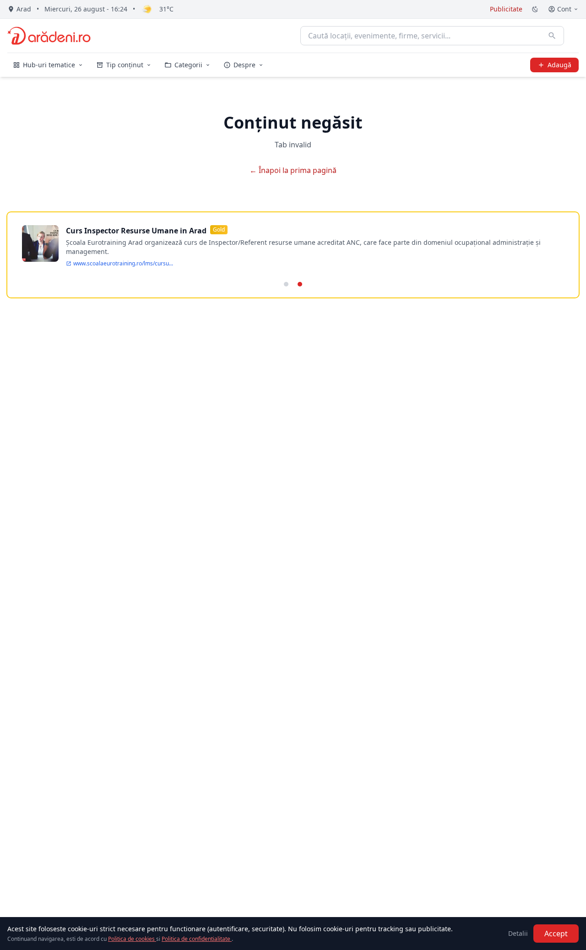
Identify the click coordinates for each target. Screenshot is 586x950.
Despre (244, 64)
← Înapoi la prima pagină (293, 170)
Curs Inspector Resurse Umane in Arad (136, 231)
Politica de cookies (132, 939)
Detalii (518, 933)
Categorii (188, 64)
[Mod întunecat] (535, 9)
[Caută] (552, 35)
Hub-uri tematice (49, 64)
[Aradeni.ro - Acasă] (49, 36)
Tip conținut (124, 64)
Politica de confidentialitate (197, 939)
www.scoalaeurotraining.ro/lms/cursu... (123, 263)
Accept (556, 933)
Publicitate (506, 9)
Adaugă (559, 64)
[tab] (286, 284)
